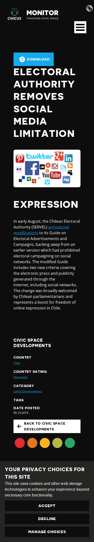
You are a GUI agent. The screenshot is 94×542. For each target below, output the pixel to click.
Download (38, 59)
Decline (47, 519)
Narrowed (20, 377)
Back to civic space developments (44, 426)
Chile (16, 363)
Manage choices (47, 532)
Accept (46, 506)
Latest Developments (27, 391)
